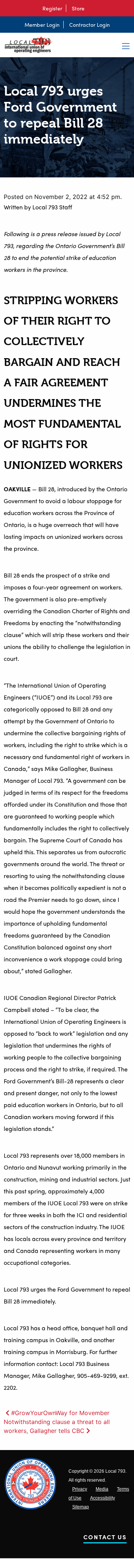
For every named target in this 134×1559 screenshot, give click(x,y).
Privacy (79, 1489)
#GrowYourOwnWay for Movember (60, 1413)
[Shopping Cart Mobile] (92, 8)
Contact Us (105, 1538)
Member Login (42, 24)
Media (102, 1489)
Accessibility (102, 1498)
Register (52, 8)
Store (78, 8)
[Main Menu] (126, 46)
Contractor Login (89, 24)
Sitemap (80, 1507)
